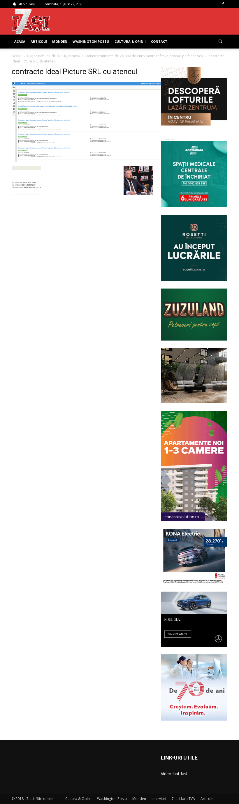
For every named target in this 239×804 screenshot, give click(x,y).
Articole (39, 41)
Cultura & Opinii (130, 41)
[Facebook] (223, 4)
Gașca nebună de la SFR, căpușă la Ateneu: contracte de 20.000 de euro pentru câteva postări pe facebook (115, 55)
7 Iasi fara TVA (183, 798)
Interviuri (159, 798)
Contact (159, 41)
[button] (220, 41)
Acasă (17, 55)
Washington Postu (91, 41)
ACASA (19, 41)
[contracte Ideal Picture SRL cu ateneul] (100, 160)
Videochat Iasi (174, 773)
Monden (59, 41)
